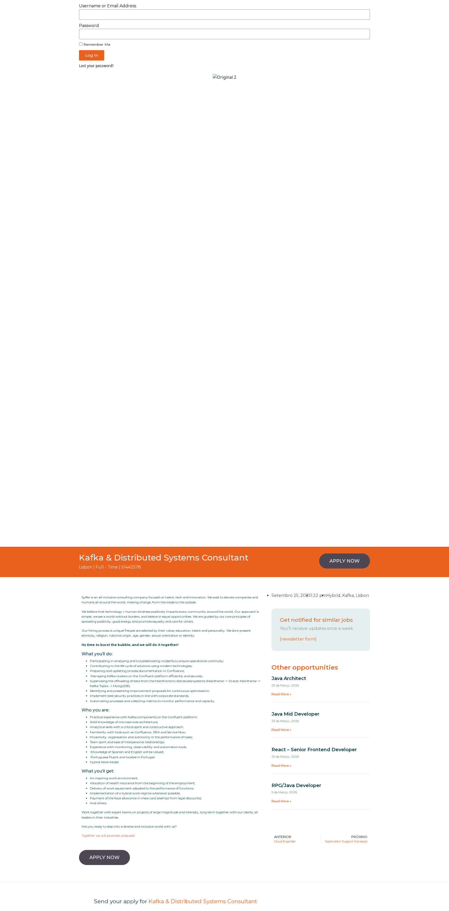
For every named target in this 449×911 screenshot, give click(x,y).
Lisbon (362, 595)
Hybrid (333, 595)
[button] (344, 561)
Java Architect (289, 678)
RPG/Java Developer (296, 785)
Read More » (281, 694)
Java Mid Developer (295, 714)
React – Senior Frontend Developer (314, 749)
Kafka (348, 595)
